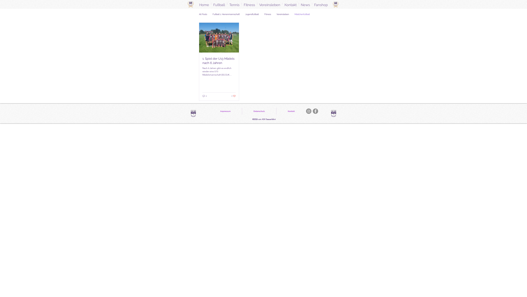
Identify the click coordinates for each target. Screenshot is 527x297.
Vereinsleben (283, 14)
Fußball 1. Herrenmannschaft (226, 14)
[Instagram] (308, 111)
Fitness (267, 14)
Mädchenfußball (302, 14)
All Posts (203, 14)
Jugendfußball (252, 14)
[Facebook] (315, 111)
